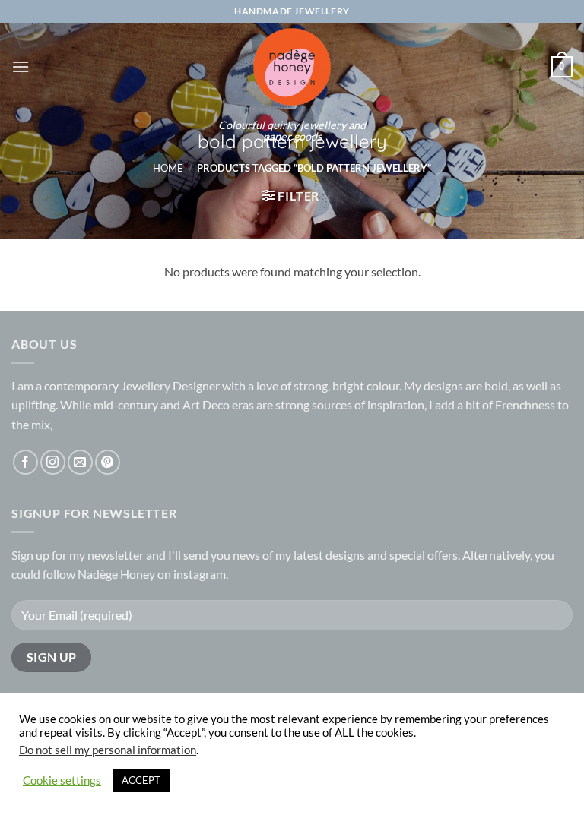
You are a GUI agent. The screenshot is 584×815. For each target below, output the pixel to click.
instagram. (200, 574)
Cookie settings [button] (62, 780)
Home (168, 168)
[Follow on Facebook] (25, 462)
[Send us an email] (80, 462)
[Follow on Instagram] (52, 462)
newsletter (115, 555)
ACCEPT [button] (141, 780)
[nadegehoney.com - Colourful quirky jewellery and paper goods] (292, 67)
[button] (20, 66)
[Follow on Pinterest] (107, 462)
